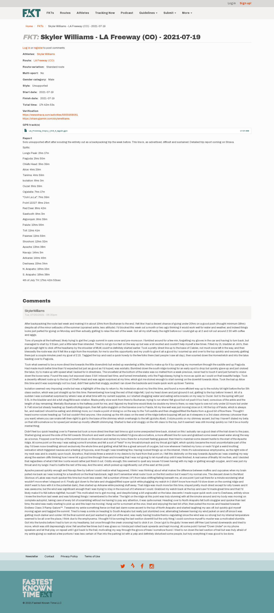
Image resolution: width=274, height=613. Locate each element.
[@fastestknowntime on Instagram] (151, 567)
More (186, 12)
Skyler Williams (46, 54)
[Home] (33, 13)
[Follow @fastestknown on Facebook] (142, 567)
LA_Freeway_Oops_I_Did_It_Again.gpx (48, 131)
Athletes (83, 12)
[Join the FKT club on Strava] (133, 567)
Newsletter (32, 556)
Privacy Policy (69, 556)
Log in (232, 3)
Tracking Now (105, 12)
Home (29, 26)
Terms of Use (92, 556)
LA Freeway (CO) (44, 60)
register (38, 48)
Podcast (127, 12)
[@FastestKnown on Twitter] (122, 567)
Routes (65, 12)
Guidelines (147, 12)
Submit (168, 12)
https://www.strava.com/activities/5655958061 (50, 114)
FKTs (50, 12)
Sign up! (245, 3)
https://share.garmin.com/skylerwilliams (46, 118)
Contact (49, 556)
